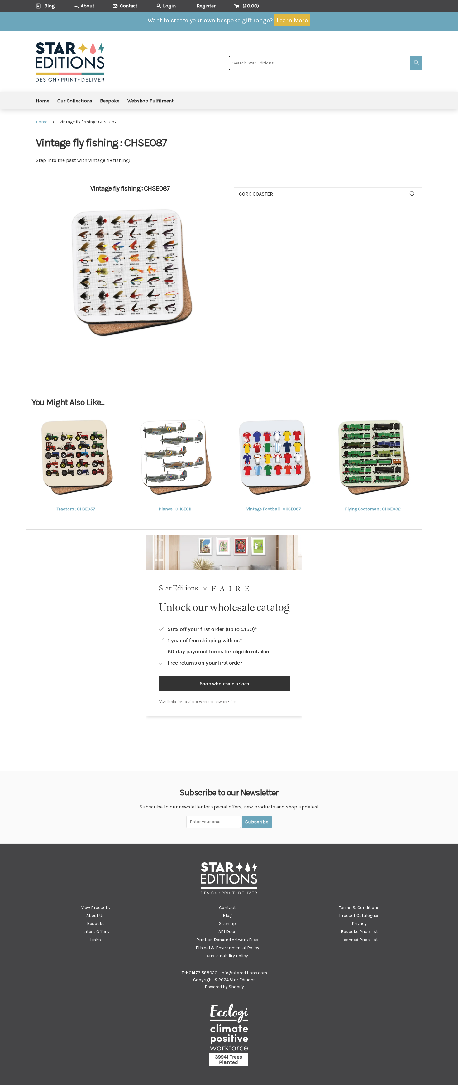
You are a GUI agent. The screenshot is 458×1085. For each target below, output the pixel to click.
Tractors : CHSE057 (76, 509)
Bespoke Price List (359, 931)
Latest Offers (95, 931)
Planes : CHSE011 (175, 509)
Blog (227, 915)
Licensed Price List (359, 939)
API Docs (227, 931)
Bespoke (109, 101)
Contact (227, 907)
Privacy (359, 923)
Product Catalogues (359, 915)
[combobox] (319, 63)
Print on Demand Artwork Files (227, 939)
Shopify (236, 986)
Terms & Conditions (359, 907)
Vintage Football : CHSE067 (273, 509)
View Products (95, 907)
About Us (95, 915)
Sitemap (227, 923)
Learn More (292, 20)
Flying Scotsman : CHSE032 (373, 509)
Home (42, 101)
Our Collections (74, 101)
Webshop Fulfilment (150, 101)
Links (95, 939)
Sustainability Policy (227, 956)
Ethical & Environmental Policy (227, 947)
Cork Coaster (256, 194)
